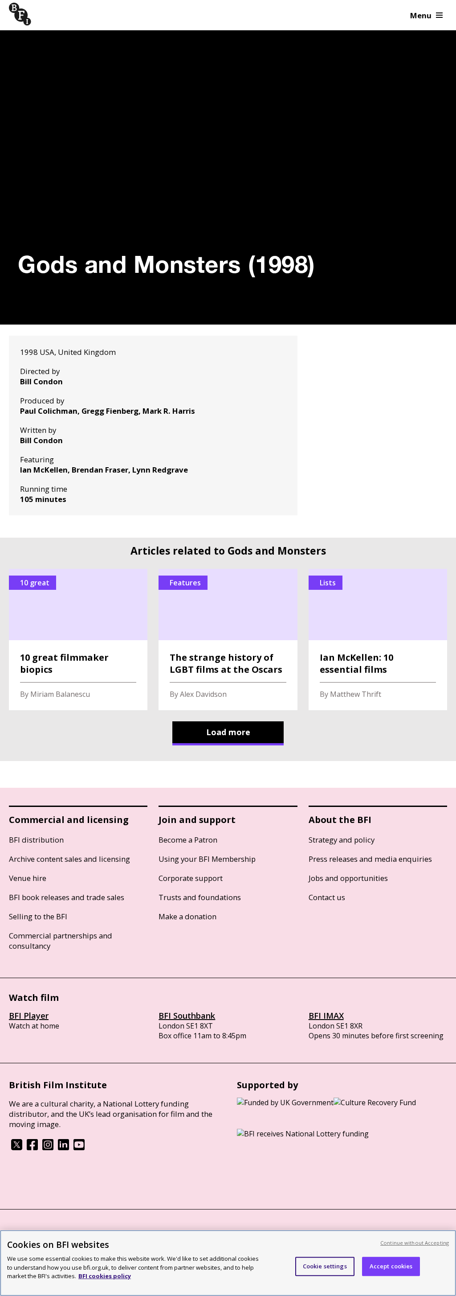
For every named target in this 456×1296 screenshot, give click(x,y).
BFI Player (29, 1015)
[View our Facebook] (32, 1147)
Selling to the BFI (38, 916)
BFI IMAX (326, 1015)
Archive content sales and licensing (69, 859)
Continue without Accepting (414, 1242)
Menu (421, 15)
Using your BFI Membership (207, 859)
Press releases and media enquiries (370, 859)
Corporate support (191, 878)
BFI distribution (36, 840)
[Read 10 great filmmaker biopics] (78, 639)
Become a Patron (188, 840)
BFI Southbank (187, 1015)
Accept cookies (391, 1266)
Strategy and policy (342, 840)
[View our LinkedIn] (63, 1147)
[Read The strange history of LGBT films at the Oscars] (228, 639)
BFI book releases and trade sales (66, 897)
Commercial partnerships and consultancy (60, 940)
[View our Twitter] (16, 1147)
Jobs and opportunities (348, 878)
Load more (228, 732)
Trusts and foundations (200, 897)
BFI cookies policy (104, 1276)
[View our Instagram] (48, 1147)
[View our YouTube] (79, 1147)
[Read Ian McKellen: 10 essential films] (378, 639)
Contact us (327, 897)
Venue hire (27, 878)
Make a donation (187, 916)
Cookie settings (325, 1266)
